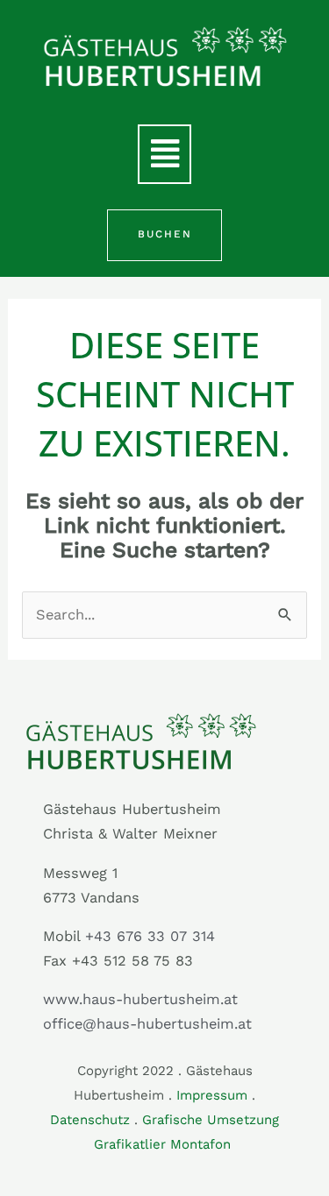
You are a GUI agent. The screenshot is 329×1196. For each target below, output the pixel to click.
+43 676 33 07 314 (150, 936)
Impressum (211, 1095)
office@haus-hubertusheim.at (147, 1024)
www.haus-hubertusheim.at (140, 999)
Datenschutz (90, 1120)
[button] (164, 154)
